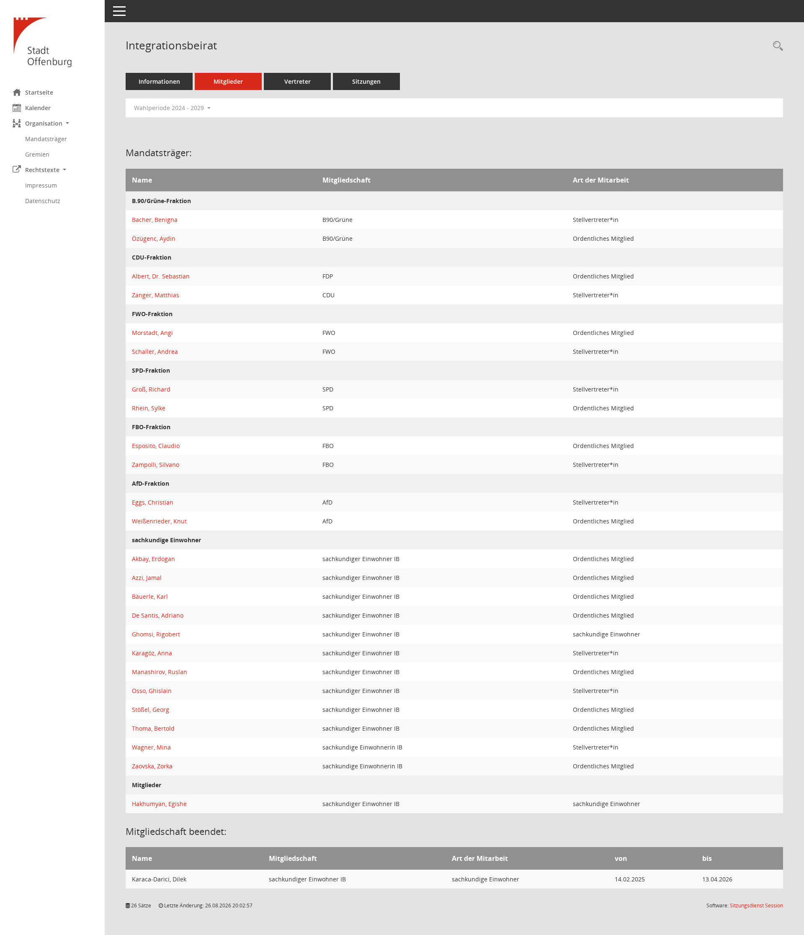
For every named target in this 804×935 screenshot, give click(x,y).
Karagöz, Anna (152, 653)
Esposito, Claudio (156, 446)
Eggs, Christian (152, 502)
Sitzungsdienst (756, 905)
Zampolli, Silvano (155, 465)
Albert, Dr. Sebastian (161, 276)
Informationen (159, 81)
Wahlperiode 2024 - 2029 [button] (170, 108)
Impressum (41, 185)
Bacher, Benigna (155, 220)
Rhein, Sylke (148, 408)
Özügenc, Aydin (153, 238)
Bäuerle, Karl (150, 596)
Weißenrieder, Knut (159, 521)
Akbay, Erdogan (153, 559)
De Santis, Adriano (157, 615)
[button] (52, 123)
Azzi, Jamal (147, 578)
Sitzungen (366, 81)
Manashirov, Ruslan (159, 672)
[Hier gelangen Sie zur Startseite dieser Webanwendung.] (52, 41)
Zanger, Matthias (155, 295)
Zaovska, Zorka (152, 766)
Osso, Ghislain (152, 691)
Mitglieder (228, 81)
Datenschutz (42, 201)
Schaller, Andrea (155, 351)
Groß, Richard (151, 389)
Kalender (38, 108)
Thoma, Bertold (153, 728)
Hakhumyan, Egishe (159, 804)
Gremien (37, 154)
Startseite (39, 92)
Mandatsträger (46, 139)
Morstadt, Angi (152, 333)
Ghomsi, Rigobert (156, 634)
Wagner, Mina (151, 747)
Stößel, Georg (150, 709)
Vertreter (297, 81)
